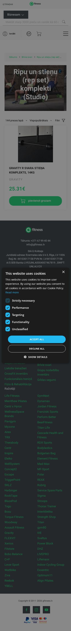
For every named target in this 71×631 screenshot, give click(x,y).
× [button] (63, 272)
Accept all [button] (37, 339)
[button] (35, 357)
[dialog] (35, 315)
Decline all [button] (36, 348)
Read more (12, 292)
